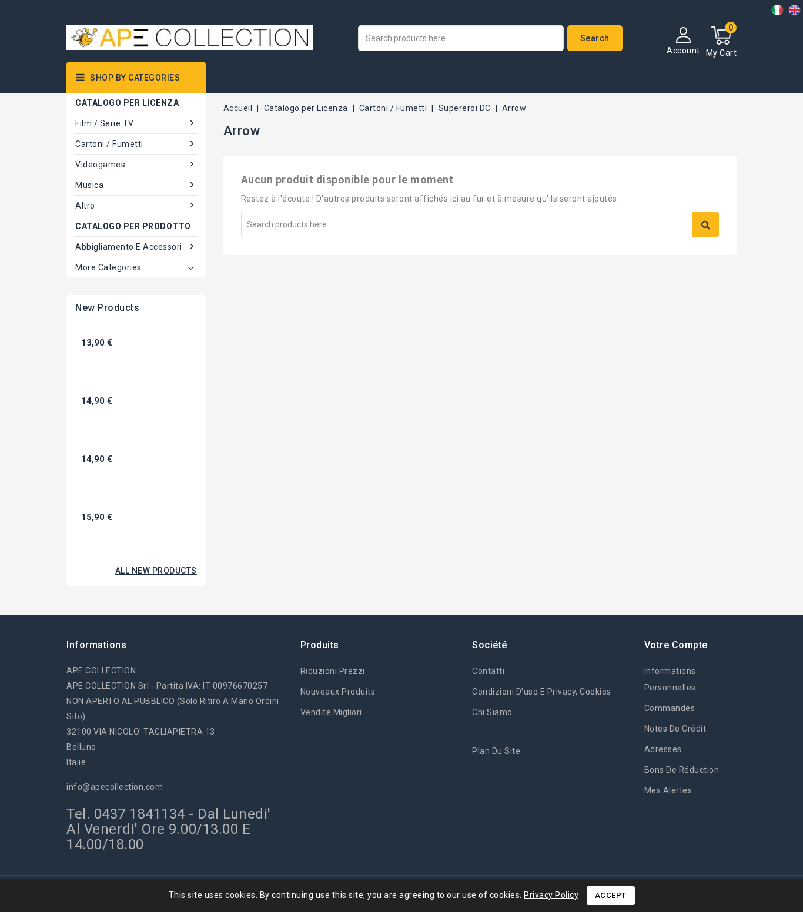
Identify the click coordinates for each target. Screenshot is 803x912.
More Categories (108, 267)
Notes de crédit (675, 728)
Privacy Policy (551, 895)
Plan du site (496, 751)
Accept (611, 895)
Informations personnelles (670, 679)
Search (595, 38)
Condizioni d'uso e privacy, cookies (541, 691)
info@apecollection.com (114, 787)
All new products (156, 570)
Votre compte (676, 645)
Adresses (663, 749)
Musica (89, 185)
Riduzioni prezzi (332, 671)
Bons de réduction (682, 769)
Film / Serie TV (104, 123)
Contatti (488, 671)
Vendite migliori (331, 712)
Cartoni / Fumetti (109, 144)
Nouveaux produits (338, 691)
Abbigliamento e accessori (128, 247)
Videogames (100, 164)
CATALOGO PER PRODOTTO (133, 226)
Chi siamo (492, 712)
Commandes (669, 708)
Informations (96, 645)
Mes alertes (668, 790)
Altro (85, 205)
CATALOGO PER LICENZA (127, 103)
